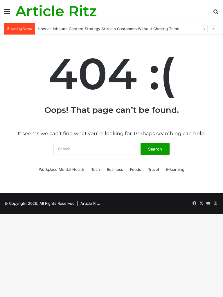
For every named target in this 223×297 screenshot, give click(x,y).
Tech (95, 169)
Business (115, 169)
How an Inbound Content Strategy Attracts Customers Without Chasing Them (108, 28)
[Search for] (216, 13)
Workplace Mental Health (61, 169)
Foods (135, 169)
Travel (153, 169)
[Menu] (7, 13)
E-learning (175, 169)
